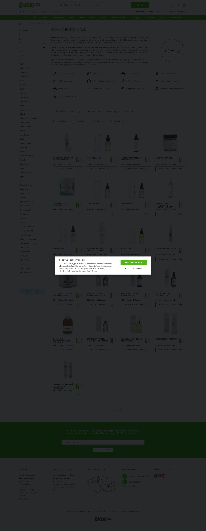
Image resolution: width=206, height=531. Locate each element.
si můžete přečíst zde (89, 271)
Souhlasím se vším (133, 262)
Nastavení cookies (133, 268)
